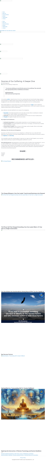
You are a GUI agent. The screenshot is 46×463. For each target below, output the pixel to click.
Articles (3, 16)
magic (32, 104)
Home (3, 21)
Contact (4, 18)
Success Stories (5, 14)
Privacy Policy (23, 457)
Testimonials (4, 17)
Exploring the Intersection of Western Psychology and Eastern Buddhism (21, 451)
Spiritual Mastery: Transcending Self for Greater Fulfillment (17, 388)
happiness (5, 135)
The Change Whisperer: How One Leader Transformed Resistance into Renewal (23, 193)
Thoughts (6, 116)
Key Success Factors (7, 354)
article (8, 99)
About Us (4, 13)
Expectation (6, 112)
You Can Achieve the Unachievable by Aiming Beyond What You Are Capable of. (22, 291)
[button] (23, 153)
